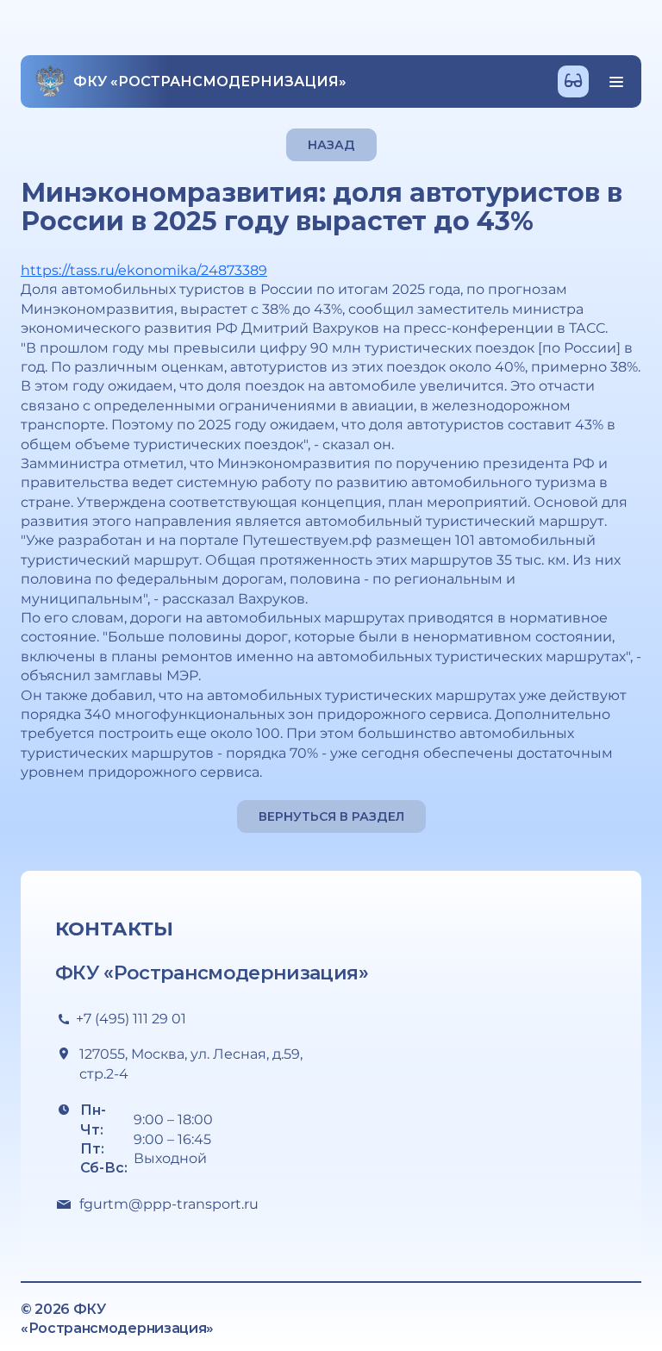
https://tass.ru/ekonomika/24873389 (144, 270)
